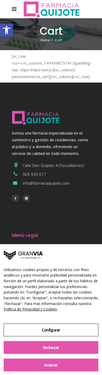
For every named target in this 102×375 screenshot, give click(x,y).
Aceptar (51, 364)
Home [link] (45, 40)
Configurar (51, 329)
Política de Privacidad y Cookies (30, 309)
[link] (6, 30)
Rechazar (51, 347)
